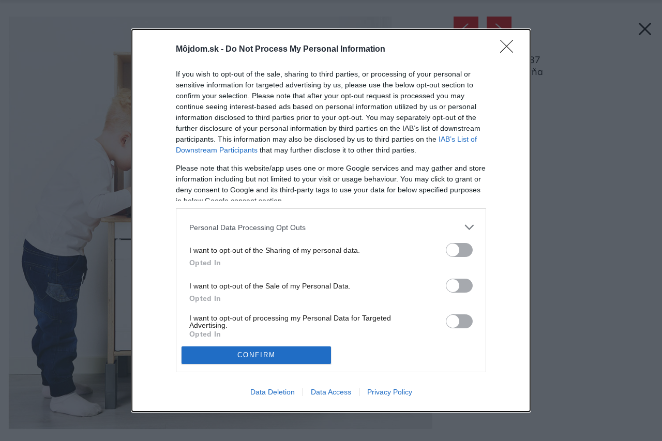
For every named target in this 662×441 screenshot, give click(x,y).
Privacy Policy (389, 392)
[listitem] (331, 227)
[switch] (459, 250)
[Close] (510, 49)
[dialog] (331, 220)
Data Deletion (272, 392)
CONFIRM (256, 355)
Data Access (331, 392)
